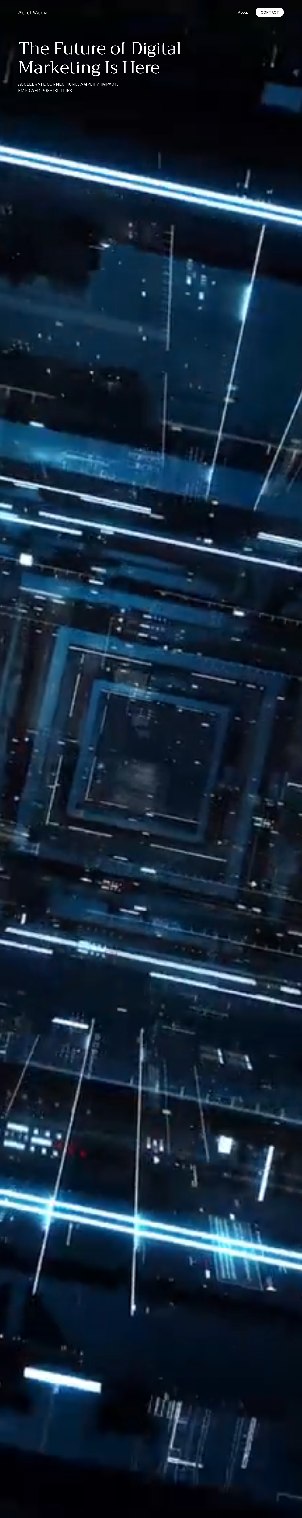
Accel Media (33, 12)
